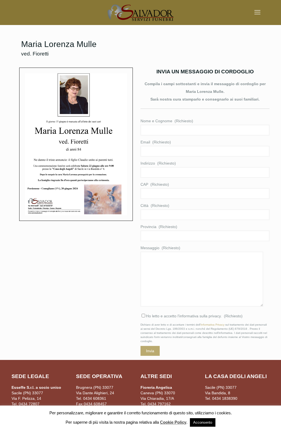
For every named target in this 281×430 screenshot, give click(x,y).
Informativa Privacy (212, 324)
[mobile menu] (257, 12)
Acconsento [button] (202, 422)
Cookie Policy (173, 422)
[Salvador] (140, 12)
